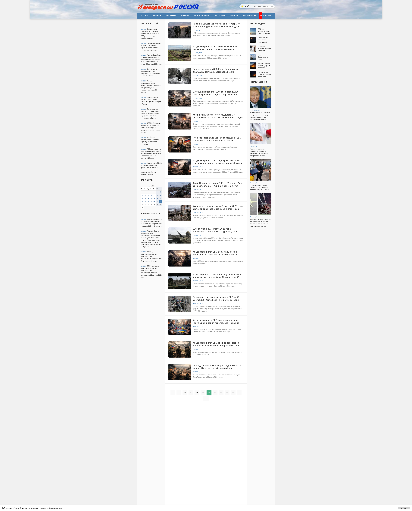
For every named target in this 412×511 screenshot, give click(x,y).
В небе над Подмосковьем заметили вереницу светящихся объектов (150, 140)
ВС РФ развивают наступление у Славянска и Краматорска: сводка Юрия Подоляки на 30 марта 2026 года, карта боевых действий (217, 276)
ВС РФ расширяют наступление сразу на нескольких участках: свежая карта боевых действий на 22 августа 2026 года (151, 271)
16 (160, 198)
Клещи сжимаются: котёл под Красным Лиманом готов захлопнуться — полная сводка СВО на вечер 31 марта (218, 116)
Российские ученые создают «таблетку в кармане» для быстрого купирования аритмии (151, 46)
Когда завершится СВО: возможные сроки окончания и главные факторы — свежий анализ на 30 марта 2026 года (215, 253)
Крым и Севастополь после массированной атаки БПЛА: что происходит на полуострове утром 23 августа (151, 86)
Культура (234, 16)
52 (203, 392)
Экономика (171, 16)
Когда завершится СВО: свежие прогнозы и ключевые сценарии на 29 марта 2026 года (216, 344)
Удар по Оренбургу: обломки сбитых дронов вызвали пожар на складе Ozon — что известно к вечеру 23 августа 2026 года (151, 59)
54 (215, 392)
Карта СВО (267, 16)
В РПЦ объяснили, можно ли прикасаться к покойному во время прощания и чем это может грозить (151, 127)
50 (191, 392)
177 (206, 398)
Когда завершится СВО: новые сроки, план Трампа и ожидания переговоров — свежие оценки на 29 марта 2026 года (216, 321)
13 (151, 198)
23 (160, 201)
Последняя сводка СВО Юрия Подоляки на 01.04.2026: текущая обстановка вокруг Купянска (216, 70)
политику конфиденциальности (51, 508)
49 (185, 392)
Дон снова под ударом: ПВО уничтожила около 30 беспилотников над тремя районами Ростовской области (150, 113)
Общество (185, 16)
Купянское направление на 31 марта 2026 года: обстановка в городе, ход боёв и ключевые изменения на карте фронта (218, 207)
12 (148, 198)
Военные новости (202, 16)
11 (145, 198)
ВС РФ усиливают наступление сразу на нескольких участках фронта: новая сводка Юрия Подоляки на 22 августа (151, 256)
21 (154, 201)
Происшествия (249, 16)
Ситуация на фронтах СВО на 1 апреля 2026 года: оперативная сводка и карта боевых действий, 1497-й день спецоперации (216, 93)
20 (151, 201)
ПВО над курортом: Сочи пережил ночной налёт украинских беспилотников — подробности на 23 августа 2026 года (151, 153)
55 (221, 392)
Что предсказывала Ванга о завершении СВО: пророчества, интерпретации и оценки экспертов (217, 139)
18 (145, 201)
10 (142, 198)
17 (142, 201)
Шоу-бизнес (220, 16)
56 (227, 392)
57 (233, 392)
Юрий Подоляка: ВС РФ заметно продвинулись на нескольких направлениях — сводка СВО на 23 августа (151, 222)
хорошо (404, 508)
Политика (157, 16)
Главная (144, 16)
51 (197, 392)
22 (157, 201)
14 (154, 198)
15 (157, 198)
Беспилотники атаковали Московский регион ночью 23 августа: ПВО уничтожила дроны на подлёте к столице (151, 33)
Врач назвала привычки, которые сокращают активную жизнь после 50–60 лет (151, 72)
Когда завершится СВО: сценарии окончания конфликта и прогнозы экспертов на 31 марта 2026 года (217, 162)
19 (148, 201)
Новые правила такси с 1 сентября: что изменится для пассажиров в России (151, 100)
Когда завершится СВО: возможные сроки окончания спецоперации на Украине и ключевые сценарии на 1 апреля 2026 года (216, 48)
